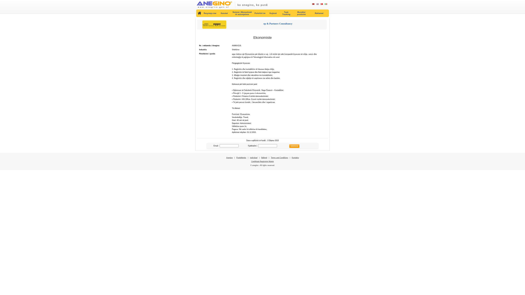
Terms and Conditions (279, 158)
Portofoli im (260, 13)
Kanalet (224, 13)
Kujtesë (273, 13)
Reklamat (319, 13)
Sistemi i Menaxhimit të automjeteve (242, 13)
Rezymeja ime (210, 13)
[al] (313, 4)
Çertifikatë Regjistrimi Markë (262, 161)
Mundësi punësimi (301, 13)
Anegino (229, 158)
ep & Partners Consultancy (277, 23)
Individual (253, 158)
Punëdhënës (241, 158)
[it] (326, 4)
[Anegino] (214, 8)
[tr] (321, 4)
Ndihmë (264, 158)
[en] (317, 4)
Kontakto (295, 158)
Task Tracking (286, 13)
